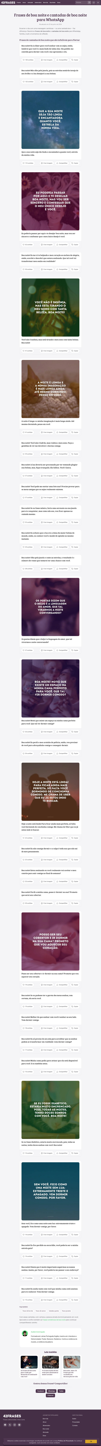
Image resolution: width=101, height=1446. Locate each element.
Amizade (30, 2)
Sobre (74, 1419)
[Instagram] (15, 1425)
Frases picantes (66, 1311)
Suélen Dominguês (38, 1332)
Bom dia (45, 2)
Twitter (61, 1391)
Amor (24, 2)
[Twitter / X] (10, 1425)
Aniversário (38, 2)
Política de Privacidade (66, 1441)
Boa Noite (52, 2)
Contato (75, 1425)
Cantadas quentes (54, 1311)
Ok (91, 1441)
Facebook (40, 1391)
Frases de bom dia (28, 1311)
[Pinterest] (19, 1425)
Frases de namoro (41, 1311)
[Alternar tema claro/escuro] (98, 2)
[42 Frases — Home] (8, 2)
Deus (58, 2)
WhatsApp (51, 1391)
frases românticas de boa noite (54, 1320)
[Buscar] (89, 2)
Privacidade (76, 1422)
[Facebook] (5, 1425)
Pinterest (50, 1395)
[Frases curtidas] (93, 2)
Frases (19, 2)
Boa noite (46, 1429)
